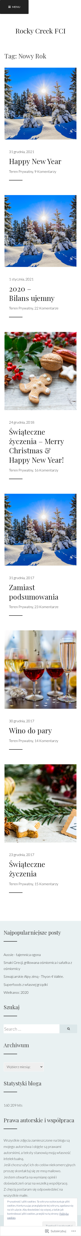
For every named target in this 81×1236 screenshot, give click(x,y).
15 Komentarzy (46, 884)
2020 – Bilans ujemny (32, 293)
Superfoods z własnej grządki (26, 984)
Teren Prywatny (21, 171)
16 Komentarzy (46, 470)
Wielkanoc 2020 (16, 992)
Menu (16, 7)
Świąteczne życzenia (27, 868)
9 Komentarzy (45, 171)
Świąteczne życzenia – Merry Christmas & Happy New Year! (36, 446)
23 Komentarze (46, 607)
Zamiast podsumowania (33, 591)
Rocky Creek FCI (40, 30)
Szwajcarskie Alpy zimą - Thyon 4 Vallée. (34, 976)
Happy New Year (35, 161)
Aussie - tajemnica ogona (22, 954)
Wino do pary (30, 730)
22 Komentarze (46, 308)
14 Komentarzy (46, 740)
